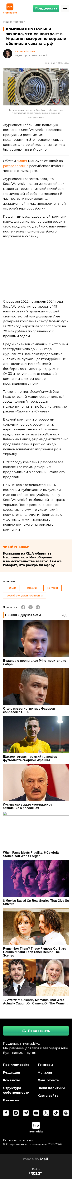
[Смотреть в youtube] (36, 1113)
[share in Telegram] (38, 607)
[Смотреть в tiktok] (56, 1113)
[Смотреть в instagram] (16, 1113)
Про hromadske (16, 1065)
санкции (31, 587)
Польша (11, 587)
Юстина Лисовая (25, 51)
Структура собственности (16, 1090)
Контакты (11, 1080)
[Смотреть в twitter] (46, 1113)
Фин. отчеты (49, 1080)
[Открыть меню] (65, 8)
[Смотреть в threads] (66, 1113)
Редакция (11, 1072)
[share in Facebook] (23, 607)
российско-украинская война (25, 595)
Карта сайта (48, 1096)
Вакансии (11, 1100)
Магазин (45, 1072)
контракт (52, 587)
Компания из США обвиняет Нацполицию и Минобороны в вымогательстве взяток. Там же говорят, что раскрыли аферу (32, 559)
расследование (15, 166)
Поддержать (46, 8)
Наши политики (51, 1088)
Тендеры (45, 1065)
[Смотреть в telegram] (26, 1113)
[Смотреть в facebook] (6, 1113)
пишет (22, 161)
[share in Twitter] (30, 607)
